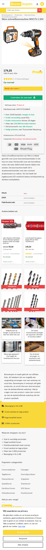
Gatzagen (25, 470)
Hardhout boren (8, 488)
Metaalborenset (8, 493)
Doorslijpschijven (28, 474)
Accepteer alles (23, 532)
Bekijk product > (8, 261)
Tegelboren (6, 474)
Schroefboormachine (9, 17)
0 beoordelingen (15, 253)
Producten (18, 15)
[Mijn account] (37, 4)
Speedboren (7, 484)
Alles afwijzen (23, 545)
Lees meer (21, 526)
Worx (25, 193)
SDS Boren (25, 488)
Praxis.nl (20, 105)
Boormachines (30, 15)
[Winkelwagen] (42, 4)
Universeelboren (8, 470)
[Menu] (3, 4)
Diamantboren (8, 479)
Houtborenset (26, 493)
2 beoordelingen (38, 253)
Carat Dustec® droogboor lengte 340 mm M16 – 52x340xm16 (33, 239)
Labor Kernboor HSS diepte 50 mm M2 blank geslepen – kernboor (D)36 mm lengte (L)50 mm (12, 240)
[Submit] (39, 10)
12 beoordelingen (22, 79)
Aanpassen (23, 539)
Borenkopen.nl (7, 15)
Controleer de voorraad (21, 98)
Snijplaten (25, 479)
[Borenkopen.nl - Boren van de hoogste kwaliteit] (22, 4)
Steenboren (25, 484)
